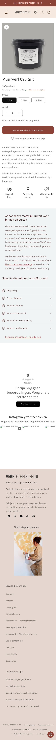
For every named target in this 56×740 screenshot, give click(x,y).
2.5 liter (9, 100)
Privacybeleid (29, 725)
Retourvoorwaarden (46, 725)
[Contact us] (50, 734)
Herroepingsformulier (16, 627)
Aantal (5, 107)
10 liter (38, 100)
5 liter (24, 100)
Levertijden (11, 607)
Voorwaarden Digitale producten (21, 634)
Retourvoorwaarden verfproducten (23, 336)
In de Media (11, 654)
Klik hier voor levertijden (35, 90)
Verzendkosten (13, 614)
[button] (6, 12)
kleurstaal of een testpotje (18, 264)
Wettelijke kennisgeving (23, 734)
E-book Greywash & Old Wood (20, 699)
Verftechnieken (15, 725)
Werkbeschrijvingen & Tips (18, 679)
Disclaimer (11, 660)
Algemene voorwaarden (21, 729)
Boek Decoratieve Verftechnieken (21, 692)
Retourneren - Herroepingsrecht (21, 620)
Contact (9, 594)
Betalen (9, 600)
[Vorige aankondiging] (5, 3)
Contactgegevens (40, 729)
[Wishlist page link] (35, 12)
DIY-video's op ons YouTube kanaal (22, 706)
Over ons (10, 647)
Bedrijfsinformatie (14, 640)
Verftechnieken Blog (15, 686)
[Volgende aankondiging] (50, 3)
